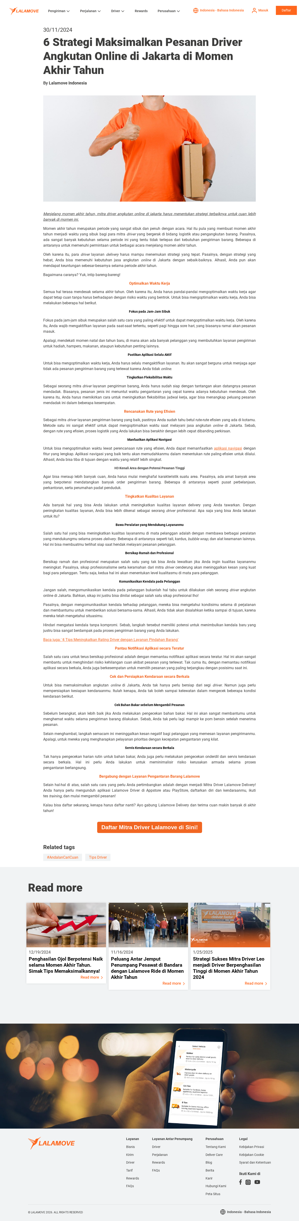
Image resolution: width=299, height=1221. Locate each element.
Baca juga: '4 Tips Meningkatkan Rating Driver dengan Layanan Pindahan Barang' (110, 639)
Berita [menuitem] (210, 1170)
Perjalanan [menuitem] (160, 1155)
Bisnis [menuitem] (130, 1147)
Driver (115, 11)
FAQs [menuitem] (130, 1186)
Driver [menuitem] (130, 1162)
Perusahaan (167, 11)
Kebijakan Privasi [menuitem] (251, 1147)
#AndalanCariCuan (62, 857)
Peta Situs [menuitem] (213, 1194)
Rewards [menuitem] (132, 1178)
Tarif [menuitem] (129, 1170)
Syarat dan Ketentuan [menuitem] (255, 1162)
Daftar (286, 10)
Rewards (141, 11)
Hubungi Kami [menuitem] (216, 1186)
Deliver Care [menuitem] (214, 1155)
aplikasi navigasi (228, 448)
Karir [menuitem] (209, 1178)
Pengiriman (56, 11)
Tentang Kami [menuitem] (216, 1147)
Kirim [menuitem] (130, 1155)
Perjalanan (88, 11)
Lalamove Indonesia (68, 82)
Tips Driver (98, 857)
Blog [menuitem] (209, 1162)
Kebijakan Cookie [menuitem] (251, 1155)
